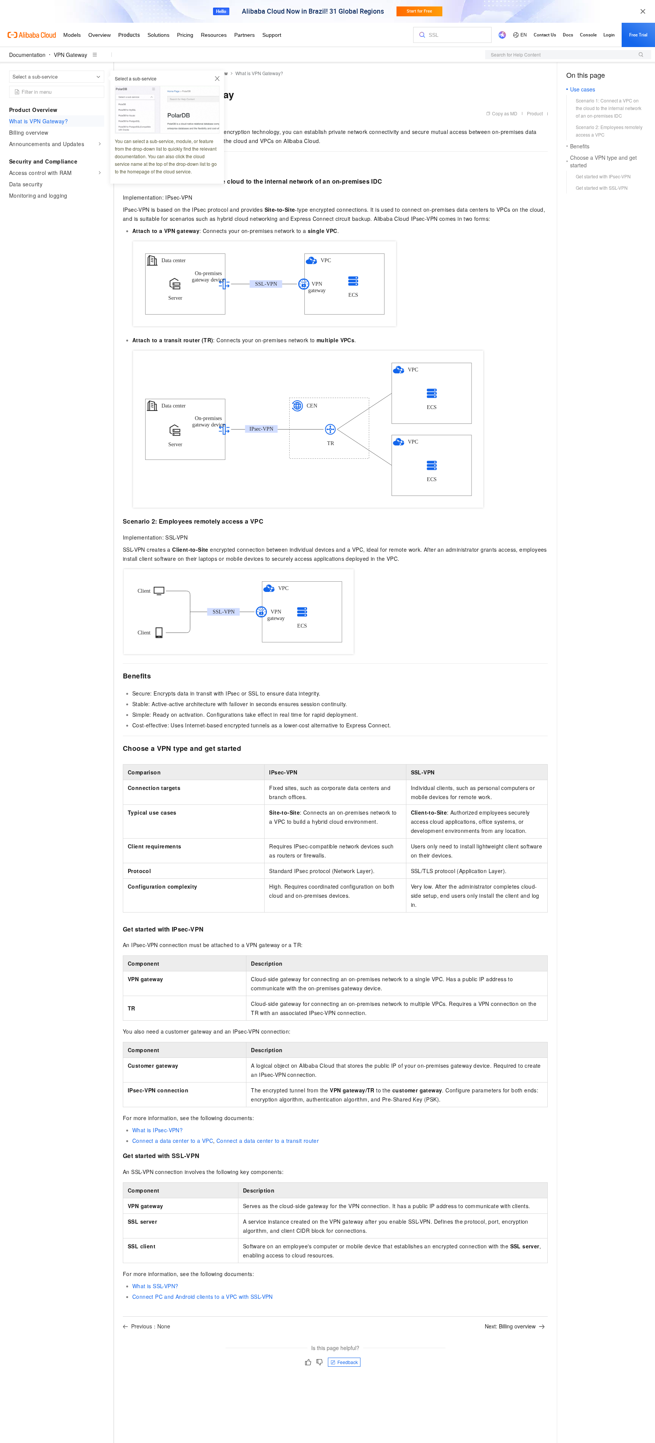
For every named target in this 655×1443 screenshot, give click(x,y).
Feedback (347, 1362)
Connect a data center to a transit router (267, 1140)
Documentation (27, 54)
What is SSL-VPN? (155, 1286)
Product (535, 113)
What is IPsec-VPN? (157, 1130)
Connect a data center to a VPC (172, 1140)
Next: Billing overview (510, 1326)
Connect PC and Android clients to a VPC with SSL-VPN (202, 1296)
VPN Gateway (70, 54)
